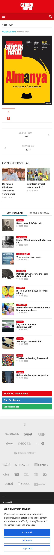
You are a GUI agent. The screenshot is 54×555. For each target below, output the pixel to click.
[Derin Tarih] (6, 465)
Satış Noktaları (11, 406)
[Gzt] (41, 435)
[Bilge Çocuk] (26, 475)
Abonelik (7, 502)
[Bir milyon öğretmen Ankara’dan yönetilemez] (13, 174)
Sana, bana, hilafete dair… (30, 223)
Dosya (20, 372)
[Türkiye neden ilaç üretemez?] (8, 360)
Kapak (20, 220)
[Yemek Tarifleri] (10, 444)
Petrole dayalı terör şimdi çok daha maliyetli (32, 275)
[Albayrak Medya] (25, 425)
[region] (27, 529)
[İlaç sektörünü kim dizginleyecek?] (8, 326)
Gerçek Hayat (9, 32)
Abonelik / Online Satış (15, 393)
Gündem (21, 288)
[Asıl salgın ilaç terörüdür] (8, 343)
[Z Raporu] (41, 465)
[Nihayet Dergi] (22, 465)
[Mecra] (24, 444)
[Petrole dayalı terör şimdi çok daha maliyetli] (8, 275)
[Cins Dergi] (6, 475)
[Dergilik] (24, 483)
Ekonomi (21, 271)
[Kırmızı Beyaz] (44, 475)
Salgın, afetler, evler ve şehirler (32, 375)
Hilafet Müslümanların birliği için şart (33, 241)
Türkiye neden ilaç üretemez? (32, 358)
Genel (20, 355)
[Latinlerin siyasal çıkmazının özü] (38, 174)
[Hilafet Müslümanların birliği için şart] (8, 242)
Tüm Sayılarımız (11, 400)
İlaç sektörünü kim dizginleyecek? (26, 325)
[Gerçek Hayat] (16, 475)
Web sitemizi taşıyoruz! (28, 257)
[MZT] (40, 444)
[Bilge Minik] (36, 475)
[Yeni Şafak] (12, 435)
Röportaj (22, 237)
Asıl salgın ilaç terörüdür (29, 341)
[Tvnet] (28, 435)
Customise (27, 540)
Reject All (27, 548)
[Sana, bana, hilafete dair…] (8, 225)
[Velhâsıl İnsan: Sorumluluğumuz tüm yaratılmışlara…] (8, 309)
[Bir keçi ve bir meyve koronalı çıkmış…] (8, 292)
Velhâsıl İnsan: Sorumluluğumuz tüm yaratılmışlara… (33, 308)
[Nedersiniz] (39, 483)
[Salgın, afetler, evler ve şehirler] (8, 377)
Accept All (27, 532)
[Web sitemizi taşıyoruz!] (8, 258)
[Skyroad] (9, 483)
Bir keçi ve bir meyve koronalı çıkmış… (32, 292)
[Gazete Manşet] (25, 454)
